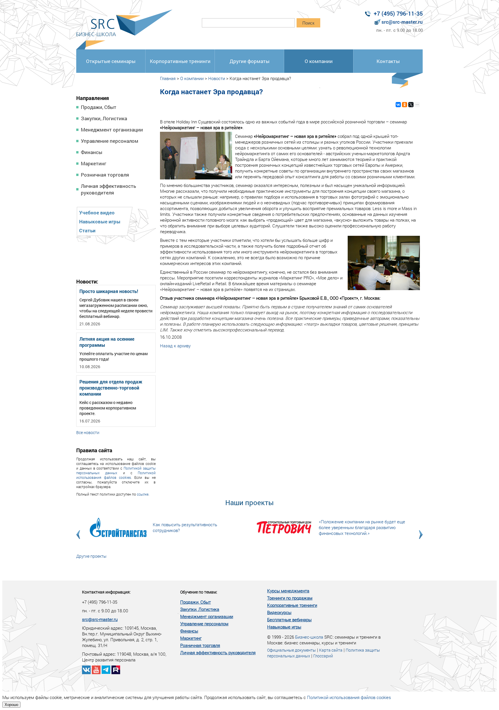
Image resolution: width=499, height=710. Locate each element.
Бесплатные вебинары (289, 619)
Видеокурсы (279, 612)
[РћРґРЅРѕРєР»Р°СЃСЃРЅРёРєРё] (404, 104)
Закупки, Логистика (104, 118)
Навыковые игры (99, 221)
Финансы (91, 152)
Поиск (308, 23)
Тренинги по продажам (289, 598)
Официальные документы (291, 650)
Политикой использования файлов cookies (116, 475)
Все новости (87, 432)
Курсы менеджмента (288, 591)
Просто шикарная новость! (108, 291)
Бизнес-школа (309, 637)
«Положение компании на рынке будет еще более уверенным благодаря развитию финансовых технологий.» (362, 527)
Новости (216, 78)
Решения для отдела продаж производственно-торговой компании (110, 388)
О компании (319, 61)
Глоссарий (323, 656)
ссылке (142, 494)
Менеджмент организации (112, 129)
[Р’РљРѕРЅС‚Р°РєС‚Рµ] (398, 104)
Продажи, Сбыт (98, 107)
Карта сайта (330, 650)
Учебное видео (97, 212)
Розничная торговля (105, 174)
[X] (411, 104)
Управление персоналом (109, 141)
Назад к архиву (175, 345)
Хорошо (11, 704)
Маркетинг (93, 163)
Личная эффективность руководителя (108, 189)
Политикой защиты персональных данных (116, 470)
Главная (168, 78)
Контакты (388, 61)
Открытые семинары (110, 61)
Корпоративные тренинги (180, 61)
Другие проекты (91, 556)
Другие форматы (249, 61)
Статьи (87, 230)
